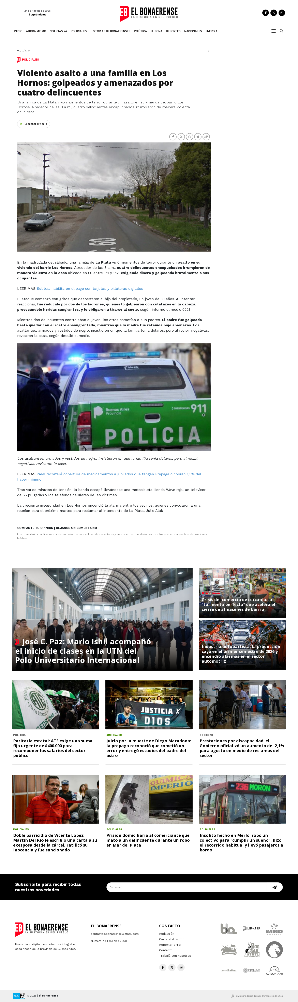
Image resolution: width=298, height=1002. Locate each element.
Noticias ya (58, 31)
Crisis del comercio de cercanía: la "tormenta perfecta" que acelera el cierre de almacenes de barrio (238, 604)
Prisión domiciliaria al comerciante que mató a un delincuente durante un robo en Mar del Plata (148, 840)
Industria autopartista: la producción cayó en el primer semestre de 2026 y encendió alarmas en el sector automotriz (241, 654)
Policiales (79, 31)
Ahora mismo (36, 31)
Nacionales (193, 31)
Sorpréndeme (37, 14)
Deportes (173, 31)
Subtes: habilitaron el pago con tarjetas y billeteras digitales (89, 288)
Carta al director (171, 939)
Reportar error (170, 945)
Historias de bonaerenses (110, 31)
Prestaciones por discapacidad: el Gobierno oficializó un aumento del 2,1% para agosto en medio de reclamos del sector (242, 748)
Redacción (166, 934)
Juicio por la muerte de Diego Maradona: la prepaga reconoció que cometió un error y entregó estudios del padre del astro (148, 748)
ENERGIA (212, 31)
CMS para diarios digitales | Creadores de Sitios (259, 996)
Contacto (166, 950)
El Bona (156, 31)
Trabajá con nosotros (175, 955)
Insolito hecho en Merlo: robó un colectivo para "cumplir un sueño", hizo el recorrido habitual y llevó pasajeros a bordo (241, 843)
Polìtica (140, 31)
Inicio (18, 31)
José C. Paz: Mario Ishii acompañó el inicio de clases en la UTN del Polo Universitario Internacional (83, 650)
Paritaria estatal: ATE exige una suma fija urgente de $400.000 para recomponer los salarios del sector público (52, 748)
